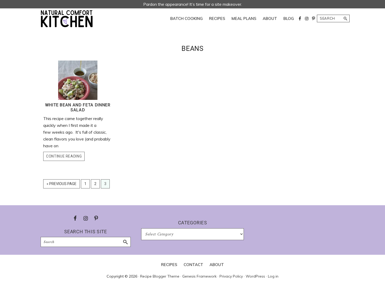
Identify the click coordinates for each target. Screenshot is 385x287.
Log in (273, 276)
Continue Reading (64, 156)
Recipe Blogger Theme (159, 276)
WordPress (255, 276)
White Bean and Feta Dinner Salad (78, 107)
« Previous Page (61, 184)
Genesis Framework (199, 276)
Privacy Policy (231, 276)
